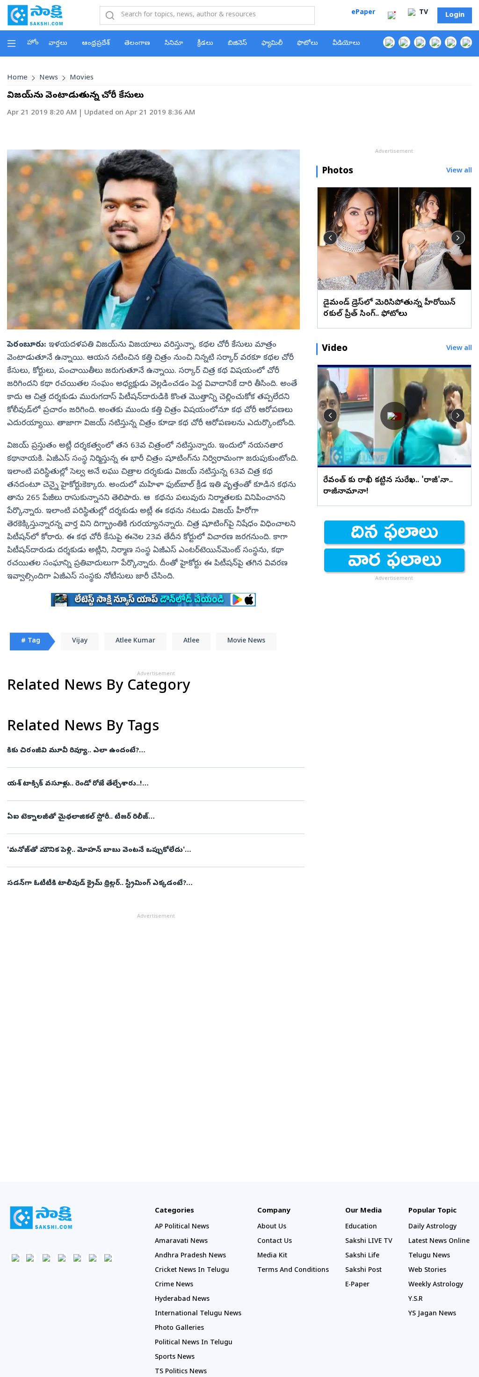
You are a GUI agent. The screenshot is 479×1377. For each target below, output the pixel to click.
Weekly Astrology (435, 1285)
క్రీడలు (205, 43)
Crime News (174, 1285)
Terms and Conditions (293, 1270)
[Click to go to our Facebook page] (389, 42)
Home (17, 78)
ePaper (363, 12)
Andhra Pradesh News (190, 1256)
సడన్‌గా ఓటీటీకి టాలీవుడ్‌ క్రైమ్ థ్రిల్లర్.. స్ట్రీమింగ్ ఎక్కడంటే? (152, 883)
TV (422, 12)
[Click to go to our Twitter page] (420, 42)
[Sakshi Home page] (35, 15)
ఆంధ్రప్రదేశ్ (96, 43)
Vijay (79, 641)
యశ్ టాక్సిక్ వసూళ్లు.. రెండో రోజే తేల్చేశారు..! (151, 784)
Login (454, 15)
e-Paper (357, 1285)
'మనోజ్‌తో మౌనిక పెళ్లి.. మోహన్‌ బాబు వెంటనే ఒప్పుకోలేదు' (152, 850)
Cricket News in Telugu (192, 1270)
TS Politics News (181, 1372)
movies (82, 78)
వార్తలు (58, 43)
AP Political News (182, 1227)
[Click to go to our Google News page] (466, 42)
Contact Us (274, 1241)
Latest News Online (439, 1241)
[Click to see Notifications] (392, 15)
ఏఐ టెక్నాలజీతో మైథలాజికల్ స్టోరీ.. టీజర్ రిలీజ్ (148, 817)
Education (361, 1227)
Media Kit (272, 1256)
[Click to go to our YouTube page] (451, 42)
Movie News (246, 641)
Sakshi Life (362, 1256)
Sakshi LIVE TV (368, 1241)
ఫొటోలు (307, 43)
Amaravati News (181, 1241)
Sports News (175, 1357)
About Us (271, 1227)
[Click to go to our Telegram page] (92, 1257)
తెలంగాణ (137, 43)
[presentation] (330, 238)
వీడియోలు (346, 43)
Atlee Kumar (135, 641)
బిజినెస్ (237, 43)
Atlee (191, 641)
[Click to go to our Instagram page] (435, 42)
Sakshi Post (363, 1270)
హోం (33, 43)
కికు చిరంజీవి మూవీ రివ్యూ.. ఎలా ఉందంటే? (151, 751)
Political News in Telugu (193, 1343)
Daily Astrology (432, 1227)
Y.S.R (415, 1299)
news (48, 78)
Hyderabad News (182, 1299)
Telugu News (429, 1256)
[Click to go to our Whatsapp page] (404, 42)
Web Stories (427, 1270)
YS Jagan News (432, 1314)
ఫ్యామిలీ (272, 43)
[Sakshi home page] (41, 1217)
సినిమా (174, 43)
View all (459, 171)
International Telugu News (198, 1314)
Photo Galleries (179, 1328)
